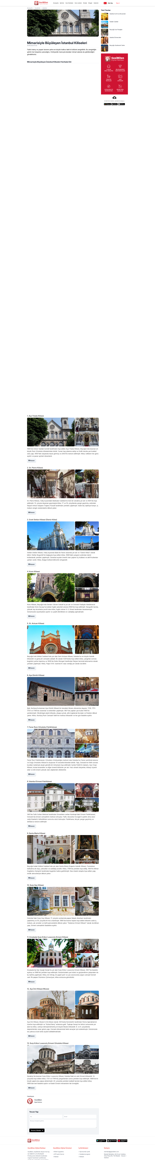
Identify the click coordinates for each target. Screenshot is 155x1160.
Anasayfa (55, 3)
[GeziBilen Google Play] (101, 1140)
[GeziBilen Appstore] (112, 1140)
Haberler (96, 3)
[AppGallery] (122, 1140)
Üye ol (117, 3)
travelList (37, 8)
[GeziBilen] (41, 3)
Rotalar (85, 3)
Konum (32, 460)
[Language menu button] (105, 3)
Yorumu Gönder (36, 1130)
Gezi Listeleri (78, 3)
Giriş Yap (110, 3)
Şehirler (62, 3)
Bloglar (90, 3)
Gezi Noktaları (69, 3)
